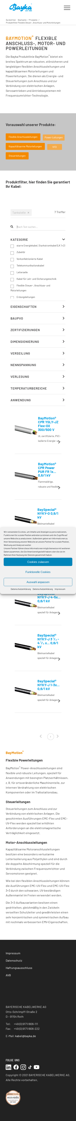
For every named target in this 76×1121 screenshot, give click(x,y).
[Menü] (65, 7)
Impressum (60, 589)
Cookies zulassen (38, 561)
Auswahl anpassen (38, 581)
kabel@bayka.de (25, 1036)
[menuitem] (65, 7)
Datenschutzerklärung (21, 589)
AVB (8, 975)
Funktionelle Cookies (38, 571)
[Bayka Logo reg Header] (31, 7)
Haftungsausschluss (19, 967)
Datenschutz (14, 960)
